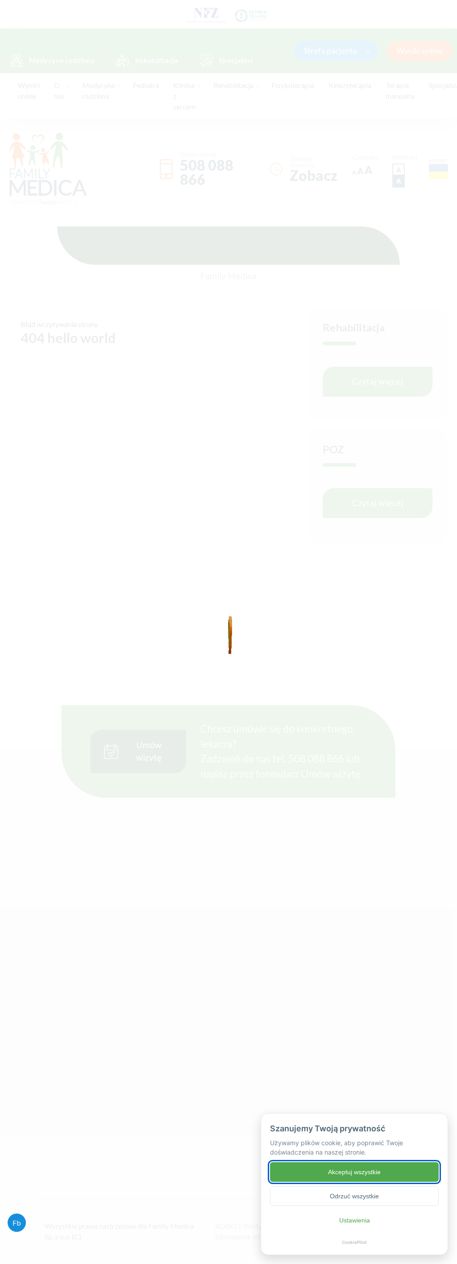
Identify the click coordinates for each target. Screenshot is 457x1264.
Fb (16, 1222)
